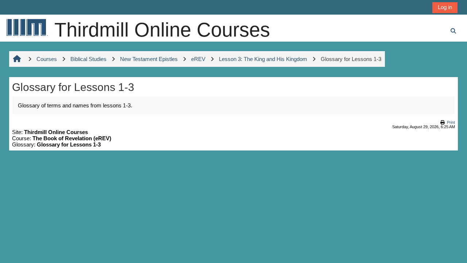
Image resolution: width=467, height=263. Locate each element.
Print (451, 122)
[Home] (27, 27)
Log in (445, 7)
